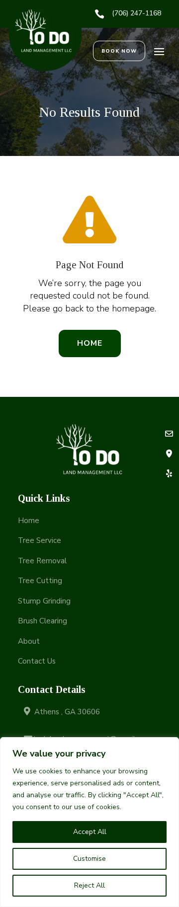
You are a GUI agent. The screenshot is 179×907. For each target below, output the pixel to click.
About (29, 641)
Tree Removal (42, 561)
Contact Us (37, 661)
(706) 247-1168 (136, 13)
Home (89, 343)
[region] (89, 822)
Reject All (89, 885)
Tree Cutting (40, 581)
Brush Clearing (42, 621)
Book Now (119, 51)
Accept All (89, 831)
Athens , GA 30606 (67, 712)
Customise (89, 858)
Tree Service (39, 540)
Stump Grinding (44, 601)
